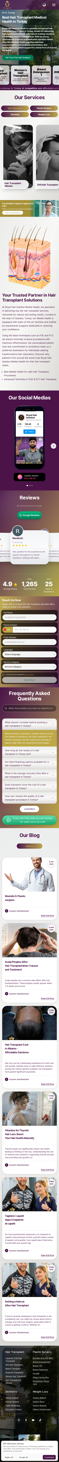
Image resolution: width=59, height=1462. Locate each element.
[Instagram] (19, 1420)
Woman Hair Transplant (15, 1376)
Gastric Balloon (39, 1398)
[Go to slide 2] (29, 485)
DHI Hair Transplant (14, 1365)
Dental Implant (12, 1398)
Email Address (10, 637)
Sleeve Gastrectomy (42, 1409)
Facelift (36, 1373)
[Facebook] (26, 1420)
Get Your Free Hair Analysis (17, 57)
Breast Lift (37, 1366)
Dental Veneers (12, 1401)
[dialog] (29, 1451)
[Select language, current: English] (46, 5)
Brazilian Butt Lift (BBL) (43, 1358)
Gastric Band (38, 1401)
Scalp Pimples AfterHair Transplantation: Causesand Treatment (21, 965)
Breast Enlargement (41, 1362)
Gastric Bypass (39, 1405)
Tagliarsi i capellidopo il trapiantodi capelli (14, 1219)
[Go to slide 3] (32, 485)
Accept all (23, 1457)
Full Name (8, 612)
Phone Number (10, 625)
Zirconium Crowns (13, 1409)
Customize (49, 1457)
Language (8, 649)
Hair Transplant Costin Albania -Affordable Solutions (17, 1048)
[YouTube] (33, 1420)
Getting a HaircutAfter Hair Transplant (17, 1303)
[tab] (29, 515)
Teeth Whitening (12, 1405)
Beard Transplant (13, 1368)
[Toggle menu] (54, 5)
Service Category (11, 662)
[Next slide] (53, 446)
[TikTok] (40, 1420)
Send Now (29, 680)
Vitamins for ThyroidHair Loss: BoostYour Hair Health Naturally (19, 1134)
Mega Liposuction (41, 1377)
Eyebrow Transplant (14, 1372)
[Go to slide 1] (27, 485)
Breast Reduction (40, 1369)
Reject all (9, 1457)
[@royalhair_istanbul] (21, 417)
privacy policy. (29, 674)
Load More (29, 809)
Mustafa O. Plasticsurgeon (15, 898)
